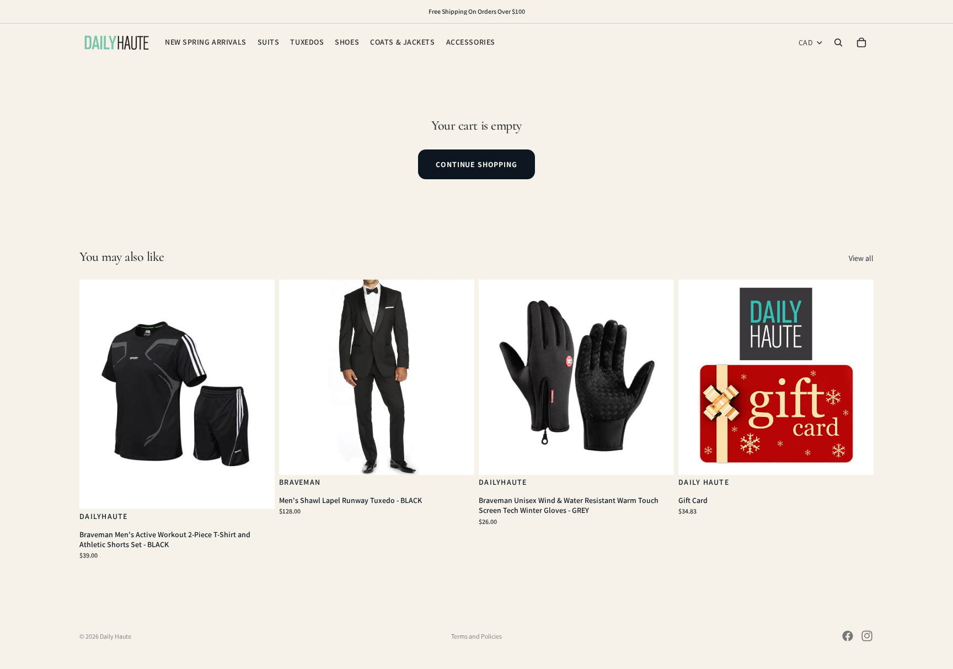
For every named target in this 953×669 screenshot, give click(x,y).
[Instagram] (867, 636)
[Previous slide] (96, 394)
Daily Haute (115, 636)
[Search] (838, 42)
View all (861, 258)
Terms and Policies (476, 636)
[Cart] (861, 42)
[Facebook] (847, 636)
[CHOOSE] (257, 492)
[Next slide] (258, 394)
